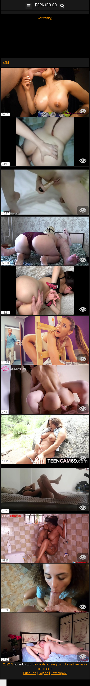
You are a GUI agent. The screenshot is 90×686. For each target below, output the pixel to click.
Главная (29, 673)
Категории (59, 673)
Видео (43, 673)
